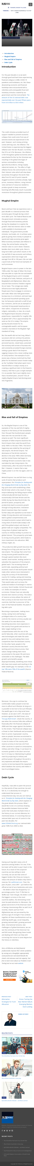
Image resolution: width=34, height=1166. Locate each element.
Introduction (9, 53)
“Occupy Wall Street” (9, 719)
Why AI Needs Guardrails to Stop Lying (11, 1078)
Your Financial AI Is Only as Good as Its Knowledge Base (18, 1150)
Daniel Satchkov (23, 1014)
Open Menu (30, 4)
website (20, 963)
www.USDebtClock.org (10, 823)
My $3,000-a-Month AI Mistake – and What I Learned (14, 1100)
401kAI (4, 1052)
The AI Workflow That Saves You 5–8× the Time (13, 1056)
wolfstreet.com (16, 882)
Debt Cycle (8, 62)
